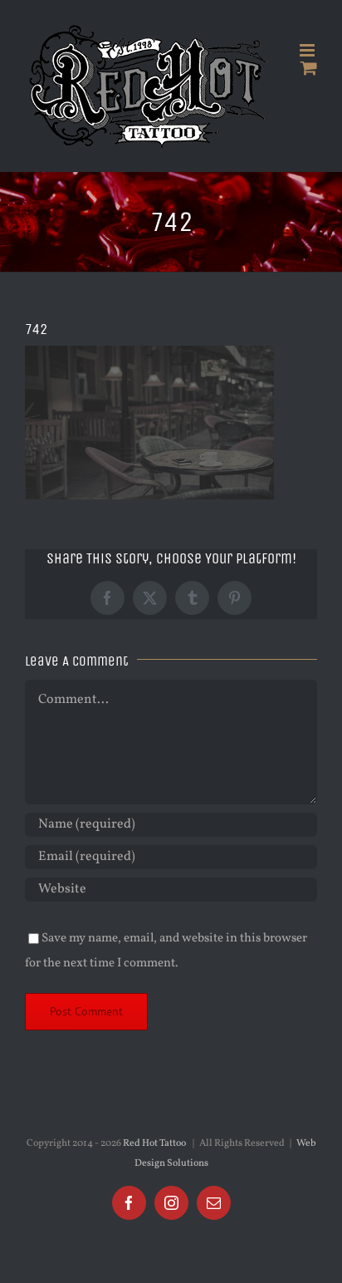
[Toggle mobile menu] (308, 50)
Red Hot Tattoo (154, 1143)
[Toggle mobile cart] (308, 67)
